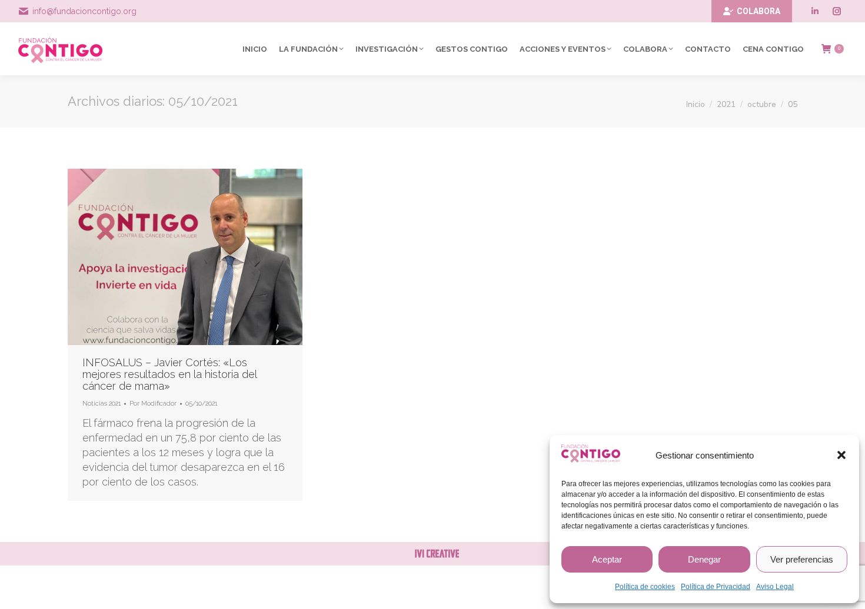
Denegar (704, 559)
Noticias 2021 (101, 403)
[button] (841, 455)
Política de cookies (645, 587)
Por (153, 403)
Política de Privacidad (715, 587)
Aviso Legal (775, 587)
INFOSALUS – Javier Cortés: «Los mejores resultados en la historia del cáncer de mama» (169, 374)
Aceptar (607, 559)
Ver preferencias (801, 559)
